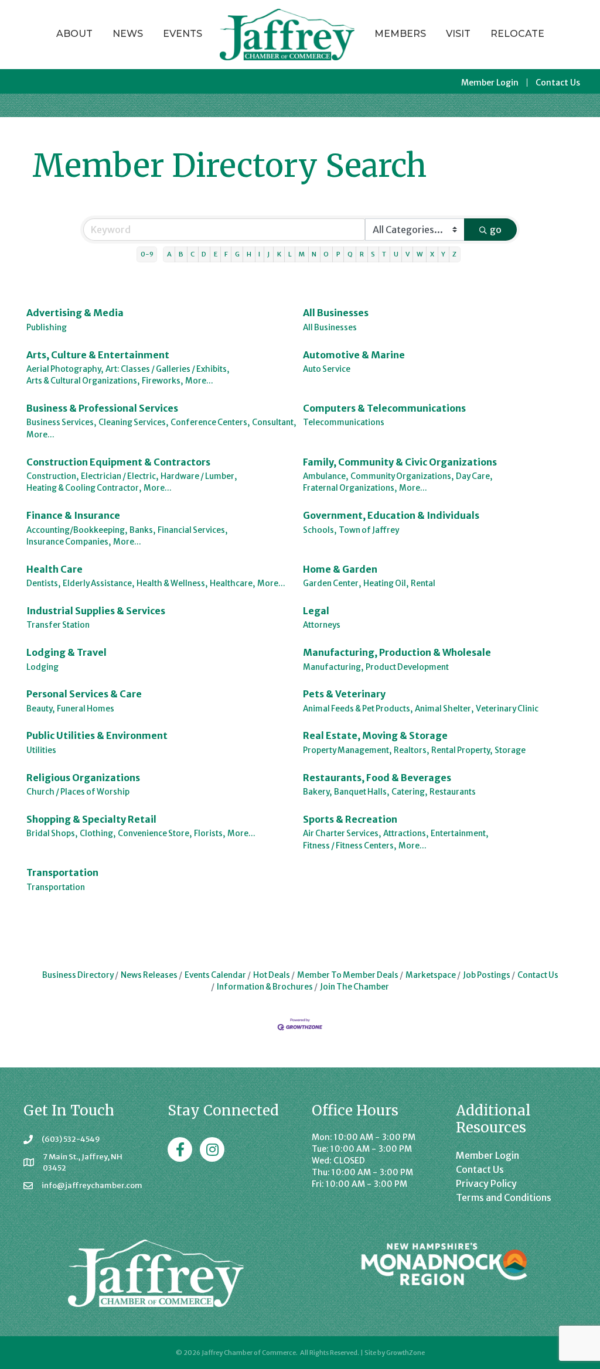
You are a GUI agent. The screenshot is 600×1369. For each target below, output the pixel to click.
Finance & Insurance (73, 515)
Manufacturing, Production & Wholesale (397, 652)
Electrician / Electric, (119, 476)
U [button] (396, 254)
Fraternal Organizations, (350, 488)
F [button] (226, 254)
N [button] (314, 254)
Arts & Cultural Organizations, (82, 381)
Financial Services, (192, 530)
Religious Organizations (83, 777)
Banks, (142, 530)
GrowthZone (405, 1353)
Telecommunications (343, 422)
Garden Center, (332, 583)
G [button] (237, 254)
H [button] (249, 254)
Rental (423, 583)
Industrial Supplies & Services (95, 611)
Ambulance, (325, 476)
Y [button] (443, 254)
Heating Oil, (385, 583)
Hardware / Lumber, (199, 476)
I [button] (259, 254)
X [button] (432, 254)
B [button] (181, 254)
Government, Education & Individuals (391, 515)
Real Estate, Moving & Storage (375, 735)
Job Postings (486, 975)
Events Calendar (215, 975)
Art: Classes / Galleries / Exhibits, (167, 369)
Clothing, (97, 833)
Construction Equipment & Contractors (118, 462)
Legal (316, 611)
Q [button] (350, 254)
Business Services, (61, 422)
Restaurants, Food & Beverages (377, 777)
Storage (510, 750)
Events (182, 33)
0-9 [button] (147, 254)
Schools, (319, 530)
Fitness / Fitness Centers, (349, 846)
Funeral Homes (85, 709)
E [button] (215, 254)
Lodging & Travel (66, 652)
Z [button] (454, 254)
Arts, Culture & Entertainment (97, 355)
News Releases (149, 975)
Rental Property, (461, 750)
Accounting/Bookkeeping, (76, 530)
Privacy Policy (486, 1183)
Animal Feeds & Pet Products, (357, 709)
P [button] (338, 254)
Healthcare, (232, 583)
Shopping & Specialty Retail (91, 819)
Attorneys (321, 625)
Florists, (209, 833)
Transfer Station (58, 625)
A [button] (169, 254)
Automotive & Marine (354, 355)
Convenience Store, (155, 833)
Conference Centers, (210, 422)
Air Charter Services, (342, 833)
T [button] (384, 254)
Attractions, (405, 833)
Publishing (46, 328)
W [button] (420, 254)
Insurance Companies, (68, 542)
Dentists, (43, 583)
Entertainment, (459, 833)
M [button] (302, 254)
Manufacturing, (333, 667)
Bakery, (317, 792)
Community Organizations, (402, 476)
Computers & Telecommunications (384, 408)
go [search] (496, 229)
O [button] (326, 254)
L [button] (290, 254)
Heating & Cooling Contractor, (83, 488)
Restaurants (452, 792)
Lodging (42, 667)
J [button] (268, 254)
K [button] (279, 254)
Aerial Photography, (64, 369)
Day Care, (474, 476)
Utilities (41, 750)
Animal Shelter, (444, 709)
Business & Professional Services (102, 408)
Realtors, (411, 750)
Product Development (407, 667)
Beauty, (40, 709)
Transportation (62, 872)
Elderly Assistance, (98, 583)
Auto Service (326, 369)
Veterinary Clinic (507, 709)
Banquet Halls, (361, 792)
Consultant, (274, 422)
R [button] (362, 254)
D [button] (204, 254)
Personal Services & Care (84, 694)
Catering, (409, 792)
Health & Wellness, (172, 583)
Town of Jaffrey (369, 530)
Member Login (490, 82)
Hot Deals (271, 975)
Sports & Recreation (350, 819)
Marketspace (430, 975)
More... (199, 381)
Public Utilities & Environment (97, 735)
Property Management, (347, 750)
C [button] (192, 254)
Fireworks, (162, 381)
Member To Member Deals (347, 975)
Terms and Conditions (503, 1197)
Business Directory (78, 975)
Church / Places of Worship (77, 792)
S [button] (373, 254)
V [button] (407, 254)
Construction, (52, 476)
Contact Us (558, 82)
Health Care (54, 569)
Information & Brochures (265, 987)
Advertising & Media (75, 313)
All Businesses (336, 313)
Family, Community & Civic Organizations (400, 462)
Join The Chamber (354, 987)
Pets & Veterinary (344, 694)
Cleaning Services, (133, 422)
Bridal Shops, (51, 833)
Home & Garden (340, 569)
